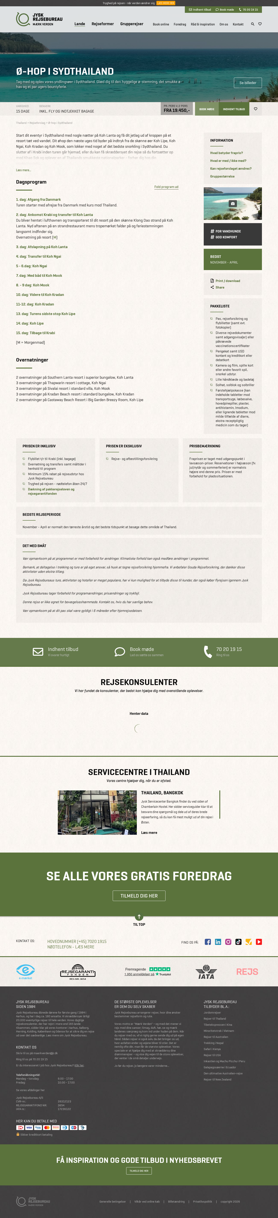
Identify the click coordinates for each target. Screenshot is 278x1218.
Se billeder (248, 82)
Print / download (228, 281)
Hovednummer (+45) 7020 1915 (76, 941)
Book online (161, 24)
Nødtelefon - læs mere (70, 947)
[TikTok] (238, 942)
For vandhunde (228, 231)
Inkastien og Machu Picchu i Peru (224, 1061)
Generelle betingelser (112, 1201)
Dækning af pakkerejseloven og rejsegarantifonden (51, 491)
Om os (224, 24)
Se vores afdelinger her (30, 1090)
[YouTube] (259, 942)
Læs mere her (165, 3)
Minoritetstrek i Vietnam (219, 1031)
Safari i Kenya (212, 1049)
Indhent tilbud (202, 10)
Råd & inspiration (203, 24)
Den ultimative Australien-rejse (223, 1073)
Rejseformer (103, 24)
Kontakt (238, 24)
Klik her (79, 1065)
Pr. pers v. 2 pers (176, 105)
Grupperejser (131, 24)
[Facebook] (208, 942)
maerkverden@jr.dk (45, 1053)
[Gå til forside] (39, 19)
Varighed (22, 106)
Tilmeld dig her (139, 895)
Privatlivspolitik (202, 1201)
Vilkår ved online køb (147, 1201)
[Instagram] (228, 942)
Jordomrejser (212, 1012)
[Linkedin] (218, 942)
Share (220, 287)
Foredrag (180, 24)
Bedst (215, 256)
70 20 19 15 (250, 10)
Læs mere (149, 833)
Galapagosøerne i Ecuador (220, 1067)
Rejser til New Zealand (217, 1079)
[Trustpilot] (249, 942)
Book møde (227, 10)
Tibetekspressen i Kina (218, 1025)
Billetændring (176, 1201)
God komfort (226, 237)
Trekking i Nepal (213, 1043)
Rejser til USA (212, 1055)
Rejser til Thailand (215, 1019)
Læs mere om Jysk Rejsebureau (66, 1035)
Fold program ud (166, 186)
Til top (139, 924)
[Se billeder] (233, 203)
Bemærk (45, 106)
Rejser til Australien (216, 1037)
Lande (79, 24)
